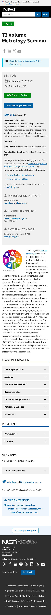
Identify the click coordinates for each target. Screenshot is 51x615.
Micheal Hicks (10, 215)
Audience (8, 377)
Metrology (11, 482)
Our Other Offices (28, 559)
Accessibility (23, 586)
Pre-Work (8, 441)
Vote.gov (42, 606)
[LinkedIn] (15, 564)
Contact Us (17, 559)
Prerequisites (10, 433)
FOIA (23, 596)
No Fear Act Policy (12, 596)
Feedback (27, 572)
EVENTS (8, 24)
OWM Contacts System (17, 95)
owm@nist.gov (11, 236)
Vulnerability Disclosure (35, 591)
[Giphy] (32, 564)
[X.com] (14, 51)
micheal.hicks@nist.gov (15, 218)
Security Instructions (14, 470)
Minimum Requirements (15, 384)
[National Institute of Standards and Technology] (19, 541)
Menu (45, 14)
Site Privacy (11, 586)
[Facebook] (4, 51)
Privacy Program (36, 586)
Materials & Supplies (14, 406)
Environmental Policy (36, 596)
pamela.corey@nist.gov (15, 203)
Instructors (9, 414)
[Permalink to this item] (41, 195)
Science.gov (23, 606)
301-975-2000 (7, 555)
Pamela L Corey (11, 200)
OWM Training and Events (18, 105)
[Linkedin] (9, 51)
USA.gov (33, 606)
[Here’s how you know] (25, 3)
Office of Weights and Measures (24, 512)
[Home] (9, 9)
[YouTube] (26, 564)
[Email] (19, 51)
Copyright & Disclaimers (14, 591)
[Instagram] (21, 564)
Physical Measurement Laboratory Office (25, 508)
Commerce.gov (10, 606)
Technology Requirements (17, 399)
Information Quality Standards (33, 601)
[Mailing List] (43, 564)
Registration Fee (12, 392)
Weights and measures (30, 482)
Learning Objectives (14, 369)
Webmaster (6, 559)
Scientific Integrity (11, 601)
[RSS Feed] (37, 564)
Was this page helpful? (25, 530)
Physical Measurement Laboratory (19, 505)
